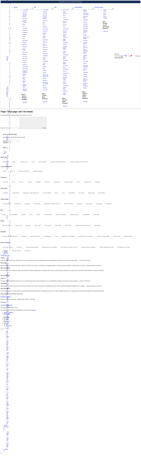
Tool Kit (85, 74)
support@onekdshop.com (6, 305)
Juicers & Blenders (32, 247)
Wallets (44, 66)
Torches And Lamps (103, 236)
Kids (55, 7)
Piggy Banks (64, 39)
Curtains (85, 22)
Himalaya (57, 182)
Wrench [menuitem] (7, 423)
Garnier (38, 182)
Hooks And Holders (86, 37)
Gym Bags (45, 55)
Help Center (43, 162)
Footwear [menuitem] (7, 58)
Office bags (44, 58)
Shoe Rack (85, 61)
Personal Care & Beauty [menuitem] (7, 91)
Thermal (45, 87)
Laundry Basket (85, 43)
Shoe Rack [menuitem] (7, 365)
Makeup (24, 54)
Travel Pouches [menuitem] (7, 445)
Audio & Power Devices (9, 236)
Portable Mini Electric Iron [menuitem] (7, 357)
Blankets (45, 80)
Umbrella (85, 76)
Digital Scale (105, 10)
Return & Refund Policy (58, 162)
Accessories (25, 9)
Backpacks (45, 53)
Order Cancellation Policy (79, 162)
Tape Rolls (85, 72)
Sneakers (25, 46)
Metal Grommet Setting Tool (85, 51)
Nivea (78, 182)
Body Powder (44, 44)
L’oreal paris (68, 182)
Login (4, 171)
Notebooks (65, 54)
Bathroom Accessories (86, 14)
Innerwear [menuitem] (10, 22)
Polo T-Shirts (24, 78)
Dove (13, 182)
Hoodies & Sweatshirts (45, 83)
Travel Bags (44, 64)
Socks (44, 85)
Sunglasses (25, 32)
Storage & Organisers (85, 66)
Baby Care (65, 9)
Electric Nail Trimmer (65, 36)
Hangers (85, 35)
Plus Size (25, 18)
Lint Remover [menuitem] (7, 336)
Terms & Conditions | (8, 312)
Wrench (85, 88)
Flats (24, 38)
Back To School (65, 22)
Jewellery (25, 28)
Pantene (97, 182)
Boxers (44, 72)
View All (25, 102)
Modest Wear (24, 75)
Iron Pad (85, 40)
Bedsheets (85, 20)
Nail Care (25, 56)
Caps (24, 26)
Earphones (47, 236)
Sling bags (45, 61)
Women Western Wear (24, 86)
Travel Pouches (105, 17)
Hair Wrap (25, 68)
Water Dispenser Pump (85, 80)
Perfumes (25, 30)
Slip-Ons (25, 44)
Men (35, 7)
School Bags (64, 57)
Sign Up (12, 171)
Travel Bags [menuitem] (7, 439)
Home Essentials (78, 7)
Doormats (85, 28)
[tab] (5, 255)
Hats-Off (33, 310)
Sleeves (65, 71)
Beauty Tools (24, 49)
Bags (24, 24)
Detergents (85, 26)
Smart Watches (35, 236)
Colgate (5, 182)
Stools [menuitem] (7, 370)
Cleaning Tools (7, 247)
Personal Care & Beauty (25, 15)
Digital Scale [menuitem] (7, 434)
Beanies (44, 78)
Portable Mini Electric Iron (85, 57)
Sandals (24, 42)
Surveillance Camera (85, 236)
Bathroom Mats (85, 17)
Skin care (25, 58)
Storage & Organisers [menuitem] (7, 375)
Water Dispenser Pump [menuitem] (7, 405)
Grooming (97, 225)
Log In (138, 55)
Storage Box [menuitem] (7, 383)
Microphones (128, 236)
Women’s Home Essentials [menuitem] (7, 415)
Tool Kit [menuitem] (7, 393)
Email (4, 140)
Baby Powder (65, 12)
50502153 (8, 296)
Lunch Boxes (64, 52)
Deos (44, 68)
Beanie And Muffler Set (45, 75)
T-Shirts (44, 70)
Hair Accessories (66, 68)
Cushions (85, 24)
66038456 (3, 296)
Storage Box (85, 69)
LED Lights (116, 236)
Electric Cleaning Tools (85, 32)
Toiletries (25, 60)
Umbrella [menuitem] (7, 398)
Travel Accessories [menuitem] (6, 427)
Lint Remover (85, 46)
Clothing (45, 11)
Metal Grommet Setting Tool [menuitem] (7, 346)
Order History (38, 171)
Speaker (24, 236)
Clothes (24, 62)
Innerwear (45, 31)
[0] (126, 56)
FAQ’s (33, 162)
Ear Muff (65, 65)
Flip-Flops (25, 40)
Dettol (21, 182)
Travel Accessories (99, 7)
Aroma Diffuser (85, 10)
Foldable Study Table (65, 48)
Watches (25, 34)
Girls (64, 17)
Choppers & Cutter (123, 247)
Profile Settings (24, 171)
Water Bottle (64, 63)
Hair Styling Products (82, 225)
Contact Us (24, 162)
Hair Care (25, 52)
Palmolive (87, 182)
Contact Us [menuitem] (6, 450)
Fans (56, 236)
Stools (84, 63)
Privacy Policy (7, 314)
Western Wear (45, 33)
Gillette (47, 182)
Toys (64, 27)
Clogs (24, 36)
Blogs (14, 162)
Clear (30, 182)
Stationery (65, 60)
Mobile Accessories (68, 236)
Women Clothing (25, 21)
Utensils (5, 250)
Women (15, 7)
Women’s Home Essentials (85, 85)
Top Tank (45, 89)
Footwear (25, 11)
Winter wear (24, 81)
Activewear (25, 66)
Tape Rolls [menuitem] (7, 388)
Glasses (19, 247)
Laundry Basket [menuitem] (7, 329)
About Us (5, 162)
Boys (64, 15)
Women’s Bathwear (25, 89)
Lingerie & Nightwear (25, 71)
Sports (64, 24)
